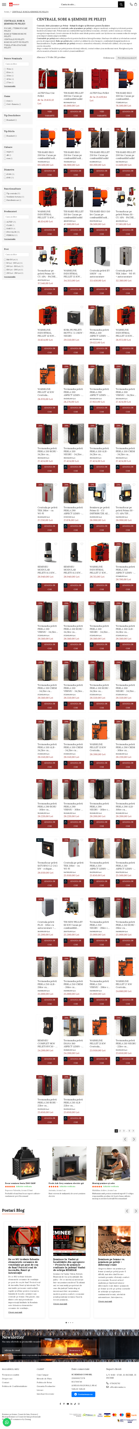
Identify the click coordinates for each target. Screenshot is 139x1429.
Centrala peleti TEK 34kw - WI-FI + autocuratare (125, 273)
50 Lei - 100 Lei (13, 263)
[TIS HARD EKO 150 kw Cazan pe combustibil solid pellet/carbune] (100, 197)
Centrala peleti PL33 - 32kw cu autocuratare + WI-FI (46, 924)
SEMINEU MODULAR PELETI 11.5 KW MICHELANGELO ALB (47, 569)
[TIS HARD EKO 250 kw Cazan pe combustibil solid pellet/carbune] (74, 138)
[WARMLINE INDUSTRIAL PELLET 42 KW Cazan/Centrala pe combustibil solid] (48, 315)
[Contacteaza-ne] (131, 4)
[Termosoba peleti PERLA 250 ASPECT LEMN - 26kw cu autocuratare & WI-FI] (126, 552)
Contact (5, 1382)
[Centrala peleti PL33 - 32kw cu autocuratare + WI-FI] (48, 907)
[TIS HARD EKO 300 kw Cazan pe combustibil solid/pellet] (126, 78)
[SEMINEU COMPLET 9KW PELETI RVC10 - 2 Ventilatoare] (48, 1026)
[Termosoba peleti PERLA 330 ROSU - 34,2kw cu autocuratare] (74, 611)
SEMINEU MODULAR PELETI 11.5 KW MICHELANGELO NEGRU (73, 569)
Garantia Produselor (46, 1386)
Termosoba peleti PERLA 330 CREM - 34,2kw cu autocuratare (47, 688)
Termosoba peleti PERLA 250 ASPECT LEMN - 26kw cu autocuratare (99, 865)
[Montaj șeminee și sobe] (113, 1163)
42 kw (9, 79)
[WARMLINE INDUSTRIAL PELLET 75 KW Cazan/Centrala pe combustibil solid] (48, 197)
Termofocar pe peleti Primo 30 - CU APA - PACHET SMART (47, 273)
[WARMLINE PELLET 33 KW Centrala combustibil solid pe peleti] (100, 730)
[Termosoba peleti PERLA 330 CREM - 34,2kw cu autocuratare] (48, 670)
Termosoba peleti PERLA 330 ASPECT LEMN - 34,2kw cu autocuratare (73, 392)
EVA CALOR (11, 232)
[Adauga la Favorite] (56, 70)
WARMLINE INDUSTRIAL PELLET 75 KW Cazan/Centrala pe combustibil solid (47, 214)
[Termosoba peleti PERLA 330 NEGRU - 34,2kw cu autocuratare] (100, 611)
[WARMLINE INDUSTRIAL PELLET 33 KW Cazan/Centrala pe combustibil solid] (126, 315)
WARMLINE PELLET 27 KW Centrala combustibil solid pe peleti (125, 984)
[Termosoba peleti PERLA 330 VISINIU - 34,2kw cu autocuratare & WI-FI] (126, 374)
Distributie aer (13, 200)
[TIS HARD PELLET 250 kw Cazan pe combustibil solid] (100, 138)
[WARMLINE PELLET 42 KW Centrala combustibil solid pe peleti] (48, 374)
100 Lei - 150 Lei (13, 266)
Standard (10, 120)
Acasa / (8, 12)
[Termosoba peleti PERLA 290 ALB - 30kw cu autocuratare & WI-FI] (126, 789)
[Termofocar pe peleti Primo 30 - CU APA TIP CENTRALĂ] (126, 493)
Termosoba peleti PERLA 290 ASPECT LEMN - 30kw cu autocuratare (73, 510)
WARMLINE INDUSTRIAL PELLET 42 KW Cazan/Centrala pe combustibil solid (47, 332)
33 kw (9, 76)
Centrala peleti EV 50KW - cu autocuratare (100, 273)
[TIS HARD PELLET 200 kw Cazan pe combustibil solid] (126, 138)
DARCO (10, 228)
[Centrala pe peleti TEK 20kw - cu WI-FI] (74, 848)
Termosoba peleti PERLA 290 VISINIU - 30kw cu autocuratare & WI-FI (74, 806)
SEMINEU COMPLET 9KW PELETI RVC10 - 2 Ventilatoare (47, 1043)
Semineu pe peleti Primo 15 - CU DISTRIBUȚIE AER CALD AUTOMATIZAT (100, 510)
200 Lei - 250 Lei (13, 273)
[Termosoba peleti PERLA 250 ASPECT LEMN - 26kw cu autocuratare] (100, 848)
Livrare (40, 1390)
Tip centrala (12, 193)
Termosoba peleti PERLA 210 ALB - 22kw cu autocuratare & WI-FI (73, 1102)
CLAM (9, 225)
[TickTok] (75, 1404)
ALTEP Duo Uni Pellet (46, 94)
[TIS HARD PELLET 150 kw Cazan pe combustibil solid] (74, 197)
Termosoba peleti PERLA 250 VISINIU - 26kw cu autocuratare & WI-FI (100, 984)
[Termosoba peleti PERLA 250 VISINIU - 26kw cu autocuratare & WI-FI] (100, 966)
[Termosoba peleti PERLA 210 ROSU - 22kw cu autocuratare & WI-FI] (48, 1085)
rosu (8, 158)
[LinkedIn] (71, 1404)
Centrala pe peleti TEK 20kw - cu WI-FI (73, 865)
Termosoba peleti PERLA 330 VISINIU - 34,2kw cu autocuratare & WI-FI (126, 392)
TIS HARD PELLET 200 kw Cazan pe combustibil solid (126, 155)
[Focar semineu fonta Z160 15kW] (26, 1163)
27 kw (9, 82)
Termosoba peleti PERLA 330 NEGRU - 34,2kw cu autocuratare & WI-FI (74, 451)
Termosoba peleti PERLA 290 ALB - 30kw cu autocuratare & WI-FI (125, 806)
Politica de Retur (44, 1382)
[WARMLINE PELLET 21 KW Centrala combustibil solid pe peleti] (100, 1026)
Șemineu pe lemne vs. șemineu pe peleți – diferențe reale (111, 1262)
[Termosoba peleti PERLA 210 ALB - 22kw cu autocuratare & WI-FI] (74, 1085)
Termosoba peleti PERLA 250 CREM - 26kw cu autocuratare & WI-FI (73, 984)
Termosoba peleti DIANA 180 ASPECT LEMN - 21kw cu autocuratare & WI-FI (73, 1043)
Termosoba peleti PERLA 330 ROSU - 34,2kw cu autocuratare (74, 628)
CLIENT (40, 1369)
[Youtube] (67, 1404)
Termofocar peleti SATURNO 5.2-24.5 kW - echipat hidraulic (48, 865)
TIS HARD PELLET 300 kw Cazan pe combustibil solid (74, 95)
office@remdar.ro (117, 1387)
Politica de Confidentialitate (72, 1355)
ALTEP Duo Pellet (99, 92)
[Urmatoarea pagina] (133, 1131)
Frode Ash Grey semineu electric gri (66, 1183)
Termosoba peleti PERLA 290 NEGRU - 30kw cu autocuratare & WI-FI (99, 806)
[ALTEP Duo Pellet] (100, 78)
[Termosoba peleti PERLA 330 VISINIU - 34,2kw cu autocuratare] (48, 611)
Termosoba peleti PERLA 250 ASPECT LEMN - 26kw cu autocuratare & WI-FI (125, 569)
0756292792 (114, 1383)
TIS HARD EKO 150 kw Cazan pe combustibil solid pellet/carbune (100, 214)
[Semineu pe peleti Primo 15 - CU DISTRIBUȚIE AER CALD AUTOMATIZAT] (100, 493)
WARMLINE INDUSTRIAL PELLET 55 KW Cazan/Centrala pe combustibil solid (73, 273)
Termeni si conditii (10, 1375)
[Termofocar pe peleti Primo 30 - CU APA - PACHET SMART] (48, 256)
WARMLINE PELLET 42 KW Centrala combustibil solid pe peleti (47, 392)
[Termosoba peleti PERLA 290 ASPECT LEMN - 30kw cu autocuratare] (74, 493)
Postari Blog (13, 1210)
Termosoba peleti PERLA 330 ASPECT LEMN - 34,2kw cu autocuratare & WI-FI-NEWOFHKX (99, 332)
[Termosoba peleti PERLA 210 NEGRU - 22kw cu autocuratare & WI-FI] (126, 1026)
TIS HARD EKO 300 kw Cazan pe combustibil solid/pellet (125, 95)
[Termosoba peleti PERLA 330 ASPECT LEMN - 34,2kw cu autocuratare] (74, 374)
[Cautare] (121, 4)
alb (8, 155)
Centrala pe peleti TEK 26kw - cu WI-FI (47, 510)
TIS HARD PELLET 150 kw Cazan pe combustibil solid (74, 214)
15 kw (9, 72)
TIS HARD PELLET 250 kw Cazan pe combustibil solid (100, 155)
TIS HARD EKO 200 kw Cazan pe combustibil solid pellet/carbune (47, 155)
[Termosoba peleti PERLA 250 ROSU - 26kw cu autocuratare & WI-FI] (126, 907)
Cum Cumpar (43, 1375)
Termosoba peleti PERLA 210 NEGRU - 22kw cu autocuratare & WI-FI (126, 1043)
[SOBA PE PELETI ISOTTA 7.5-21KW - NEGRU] (74, 315)
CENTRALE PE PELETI (14, 39)
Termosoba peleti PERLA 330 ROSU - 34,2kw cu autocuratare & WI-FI (48, 451)
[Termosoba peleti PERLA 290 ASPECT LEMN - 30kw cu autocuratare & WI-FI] (100, 374)
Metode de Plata (44, 1378)
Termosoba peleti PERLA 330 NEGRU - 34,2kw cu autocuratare (99, 628)
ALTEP (9, 222)
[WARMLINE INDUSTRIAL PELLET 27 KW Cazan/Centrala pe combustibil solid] (100, 552)
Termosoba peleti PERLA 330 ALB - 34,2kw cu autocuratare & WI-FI (99, 451)
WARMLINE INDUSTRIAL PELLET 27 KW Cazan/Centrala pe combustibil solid (99, 569)
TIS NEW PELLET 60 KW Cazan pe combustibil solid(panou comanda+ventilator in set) (74, 924)
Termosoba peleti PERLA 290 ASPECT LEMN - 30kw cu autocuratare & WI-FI (99, 392)
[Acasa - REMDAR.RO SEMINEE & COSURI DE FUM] (14, 4)
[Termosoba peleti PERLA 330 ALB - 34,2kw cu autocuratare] (126, 611)
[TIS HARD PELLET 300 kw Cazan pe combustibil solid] (74, 78)
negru (9, 152)
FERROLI (10, 235)
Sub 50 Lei (11, 259)
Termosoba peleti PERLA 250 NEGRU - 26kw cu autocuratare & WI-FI (99, 924)
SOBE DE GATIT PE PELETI (16, 42)
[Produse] (4, 5)
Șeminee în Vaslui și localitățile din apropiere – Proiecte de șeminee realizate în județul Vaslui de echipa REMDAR (69, 1265)
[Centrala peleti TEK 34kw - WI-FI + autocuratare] (126, 256)
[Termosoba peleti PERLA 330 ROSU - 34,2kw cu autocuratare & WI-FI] (48, 434)
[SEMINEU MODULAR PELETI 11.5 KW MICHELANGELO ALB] (48, 552)
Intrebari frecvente (45, 1394)
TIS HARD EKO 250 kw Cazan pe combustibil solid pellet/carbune (73, 155)
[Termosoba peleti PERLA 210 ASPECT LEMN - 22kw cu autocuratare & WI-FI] (126, 848)
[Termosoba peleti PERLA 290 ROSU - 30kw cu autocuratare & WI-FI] (48, 789)
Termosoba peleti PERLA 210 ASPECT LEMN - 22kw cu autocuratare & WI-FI (125, 865)
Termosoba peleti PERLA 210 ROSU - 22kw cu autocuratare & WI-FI (48, 1102)
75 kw (9, 69)
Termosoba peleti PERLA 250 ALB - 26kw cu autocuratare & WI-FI (47, 984)
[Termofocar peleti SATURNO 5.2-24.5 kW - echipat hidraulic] (48, 848)
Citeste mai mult (15, 1312)
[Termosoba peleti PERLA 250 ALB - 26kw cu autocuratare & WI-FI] (48, 966)
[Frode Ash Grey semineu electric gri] (69, 1163)
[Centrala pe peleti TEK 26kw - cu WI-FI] (48, 493)
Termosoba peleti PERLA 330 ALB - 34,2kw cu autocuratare (125, 628)
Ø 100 (9, 174)
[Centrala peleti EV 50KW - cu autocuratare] (100, 256)
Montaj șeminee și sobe (103, 1183)
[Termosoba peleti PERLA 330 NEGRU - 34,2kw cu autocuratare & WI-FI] (74, 434)
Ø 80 (8, 178)
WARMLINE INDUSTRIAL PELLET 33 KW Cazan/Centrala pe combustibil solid (125, 332)
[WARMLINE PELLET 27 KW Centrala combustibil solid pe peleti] (126, 966)
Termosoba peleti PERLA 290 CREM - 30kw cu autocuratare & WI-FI (125, 747)
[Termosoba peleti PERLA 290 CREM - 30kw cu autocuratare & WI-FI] (126, 730)
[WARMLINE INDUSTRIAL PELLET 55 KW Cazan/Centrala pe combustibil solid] (74, 256)
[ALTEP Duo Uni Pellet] (48, 78)
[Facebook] (60, 1404)
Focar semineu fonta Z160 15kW (20, 1183)
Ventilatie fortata (14, 197)
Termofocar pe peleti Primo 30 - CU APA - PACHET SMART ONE (125, 214)
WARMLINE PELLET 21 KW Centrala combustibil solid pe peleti (99, 1043)
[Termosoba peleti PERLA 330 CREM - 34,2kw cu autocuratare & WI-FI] (126, 434)
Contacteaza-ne (85, 1394)
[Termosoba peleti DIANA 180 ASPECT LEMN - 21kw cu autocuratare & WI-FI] (74, 1026)
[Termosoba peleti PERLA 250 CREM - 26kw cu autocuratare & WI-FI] (74, 966)
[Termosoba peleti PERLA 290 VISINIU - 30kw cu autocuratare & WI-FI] (74, 789)
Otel (8, 101)
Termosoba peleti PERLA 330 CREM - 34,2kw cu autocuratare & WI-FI (125, 451)
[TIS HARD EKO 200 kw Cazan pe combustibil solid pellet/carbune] (48, 138)
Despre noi (7, 1378)
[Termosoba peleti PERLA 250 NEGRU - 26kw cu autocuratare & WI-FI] (100, 907)
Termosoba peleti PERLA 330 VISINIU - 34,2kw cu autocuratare (47, 628)
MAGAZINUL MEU (10, 1369)
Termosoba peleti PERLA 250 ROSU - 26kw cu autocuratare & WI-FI (126, 924)
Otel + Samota (12, 104)
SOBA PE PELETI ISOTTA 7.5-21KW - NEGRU (74, 332)
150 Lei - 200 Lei (13, 270)
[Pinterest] (64, 1404)
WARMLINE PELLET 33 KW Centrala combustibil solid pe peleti (99, 747)
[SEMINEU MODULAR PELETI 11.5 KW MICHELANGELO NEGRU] (74, 552)
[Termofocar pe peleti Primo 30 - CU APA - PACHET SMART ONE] (126, 197)
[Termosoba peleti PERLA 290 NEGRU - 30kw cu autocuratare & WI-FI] (100, 789)
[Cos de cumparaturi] (135, 4)
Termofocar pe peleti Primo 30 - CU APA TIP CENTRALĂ (125, 510)
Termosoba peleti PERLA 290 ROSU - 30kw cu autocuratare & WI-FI (47, 806)
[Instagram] (78, 1404)
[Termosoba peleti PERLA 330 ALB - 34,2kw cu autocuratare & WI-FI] (100, 434)
